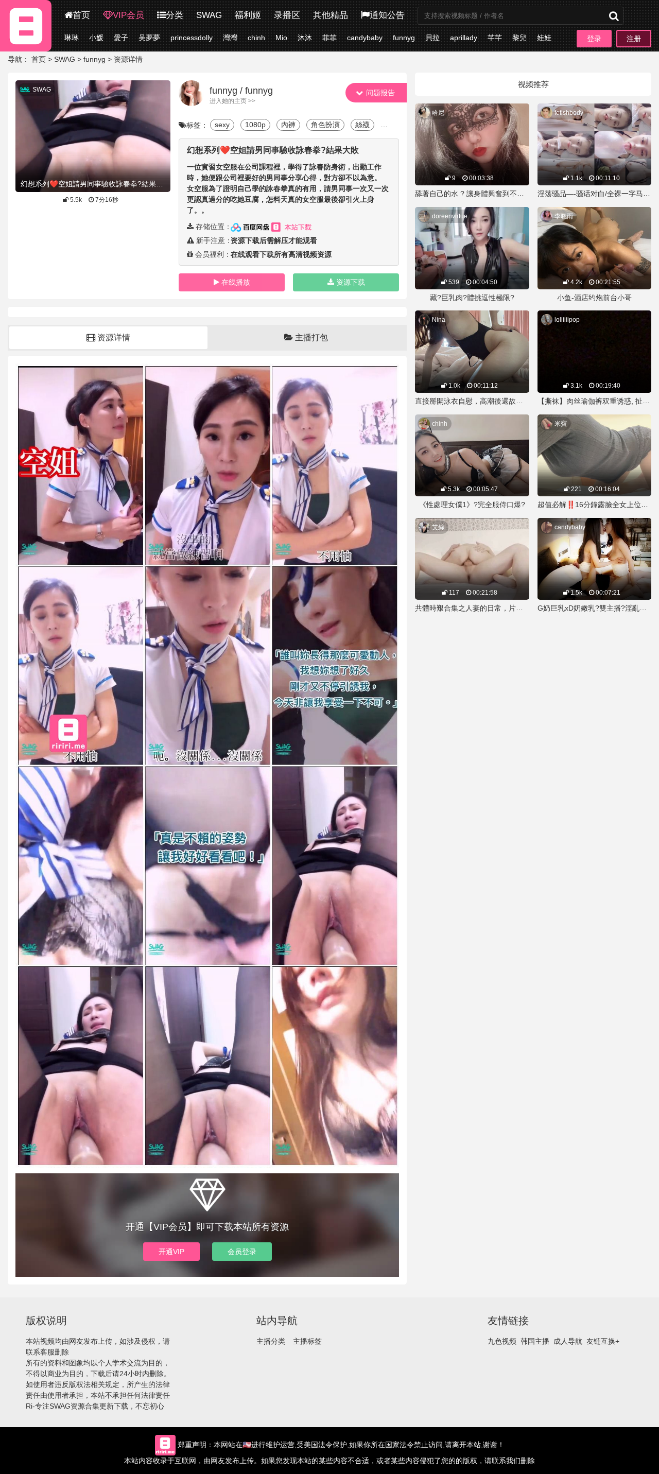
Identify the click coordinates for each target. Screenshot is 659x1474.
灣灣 (230, 37)
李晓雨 (563, 216)
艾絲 (438, 527)
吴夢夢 (149, 37)
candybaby (365, 37)
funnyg (404, 37)
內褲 (288, 124)
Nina (438, 319)
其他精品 (330, 15)
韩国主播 (535, 1341)
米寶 (560, 423)
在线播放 (235, 282)
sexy (222, 124)
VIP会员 (128, 15)
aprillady (463, 37)
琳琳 (71, 37)
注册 (634, 38)
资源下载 (350, 282)
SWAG (209, 15)
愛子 (121, 37)
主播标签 (307, 1341)
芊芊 (495, 37)
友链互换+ (602, 1341)
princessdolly (191, 37)
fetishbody (568, 112)
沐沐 (305, 37)
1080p (255, 124)
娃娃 (544, 37)
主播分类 (270, 1341)
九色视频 (502, 1341)
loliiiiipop (567, 319)
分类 (174, 15)
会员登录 (242, 1251)
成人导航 (567, 1341)
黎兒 (519, 37)
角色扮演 (325, 124)
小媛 (96, 37)
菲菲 (329, 37)
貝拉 (432, 37)
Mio (281, 37)
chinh (256, 37)
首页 (81, 15)
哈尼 (438, 112)
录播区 (287, 15)
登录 (594, 38)
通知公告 (387, 15)
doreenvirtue (449, 216)
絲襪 (362, 124)
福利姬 (248, 15)
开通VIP (171, 1251)
